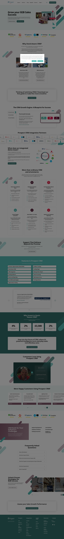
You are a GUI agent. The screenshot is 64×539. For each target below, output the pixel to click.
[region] (32, 58)
